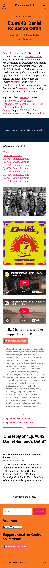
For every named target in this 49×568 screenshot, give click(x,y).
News (19, 17)
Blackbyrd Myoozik (15, 100)
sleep (22, 386)
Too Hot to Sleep (33, 56)
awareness (33, 349)
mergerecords (23, 371)
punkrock (15, 377)
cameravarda (38, 352)
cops (8, 360)
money (34, 371)
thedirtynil (32, 391)
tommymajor (33, 397)
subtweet (23, 389)
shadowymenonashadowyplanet (20, 383)
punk (8, 377)
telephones (22, 391)
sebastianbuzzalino (37, 380)
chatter (23, 354)
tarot (38, 389)
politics (32, 374)
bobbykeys (26, 352)
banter (9, 352)
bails (41, 349)
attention (23, 349)
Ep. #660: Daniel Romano (16, 168)
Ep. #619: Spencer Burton (16, 171)
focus (19, 366)
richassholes (38, 377)
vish (16, 35)
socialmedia (31, 386)
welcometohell (28, 403)
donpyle (40, 363)
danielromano (12, 363)
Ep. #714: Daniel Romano (16, 158)
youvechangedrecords (26, 406)
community (24, 357)
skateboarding (12, 386)
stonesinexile (12, 389)
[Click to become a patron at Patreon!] (24, 341)
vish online (38, 113)
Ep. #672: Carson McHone (16, 165)
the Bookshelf (22, 104)
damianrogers (28, 360)
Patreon (24, 97)
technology (11, 391)
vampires (24, 400)
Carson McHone (26, 88)
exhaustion (11, 366)
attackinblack (12, 349)
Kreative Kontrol (24, 5)
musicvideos (11, 374)
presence (40, 374)
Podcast (28, 17)
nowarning (23, 374)
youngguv (10, 406)
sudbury (31, 389)
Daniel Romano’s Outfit (15, 53)
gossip (25, 366)
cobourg (31, 354)
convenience (35, 357)
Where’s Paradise (13, 155)
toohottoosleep (12, 400)
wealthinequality (13, 403)
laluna (8, 371)
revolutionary (26, 377)
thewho (34, 394)
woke (38, 403)
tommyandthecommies (16, 397)
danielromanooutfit (27, 363)
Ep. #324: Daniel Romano (16, 178)
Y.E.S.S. (24, 110)
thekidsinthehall (13, 394)
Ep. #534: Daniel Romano (16, 174)
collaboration (12, 357)
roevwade (10, 380)
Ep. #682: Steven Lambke (16, 162)
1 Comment (26, 39)
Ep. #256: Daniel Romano (16, 181)
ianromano (11, 369)
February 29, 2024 (32, 35)
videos (33, 400)
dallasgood (16, 360)
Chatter (16, 82)
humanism (34, 366)
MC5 (14, 371)
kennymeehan (33, 369)
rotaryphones (22, 380)
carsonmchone (12, 354)
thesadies (25, 394)
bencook (16, 352)
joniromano (21, 369)
